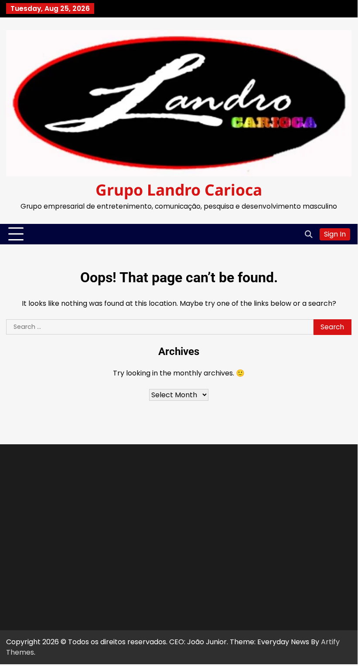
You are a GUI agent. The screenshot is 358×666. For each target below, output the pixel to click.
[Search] (308, 234)
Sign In (335, 234)
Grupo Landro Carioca (178, 189)
